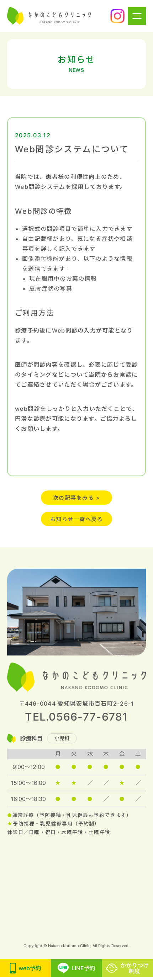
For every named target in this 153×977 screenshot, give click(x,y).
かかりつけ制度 (134, 968)
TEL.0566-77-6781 (76, 716)
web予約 (30, 968)
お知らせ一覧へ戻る (76, 519)
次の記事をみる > (76, 497)
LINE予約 (83, 968)
